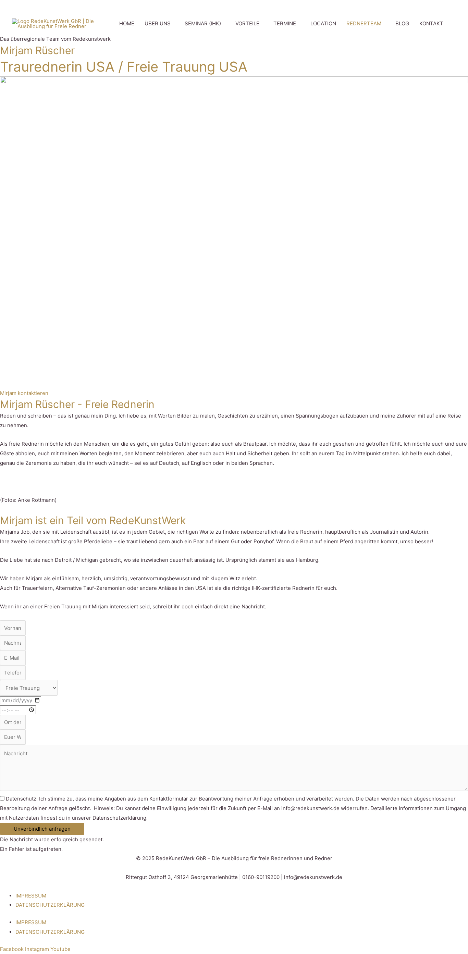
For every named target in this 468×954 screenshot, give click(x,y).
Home (126, 23)
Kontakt (431, 23)
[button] (452, 23)
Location (323, 23)
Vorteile (247, 23)
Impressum (30, 895)
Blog (402, 23)
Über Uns (158, 23)
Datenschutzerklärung (50, 905)
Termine (284, 23)
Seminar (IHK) (203, 23)
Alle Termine (318, 6)
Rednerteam (363, 23)
